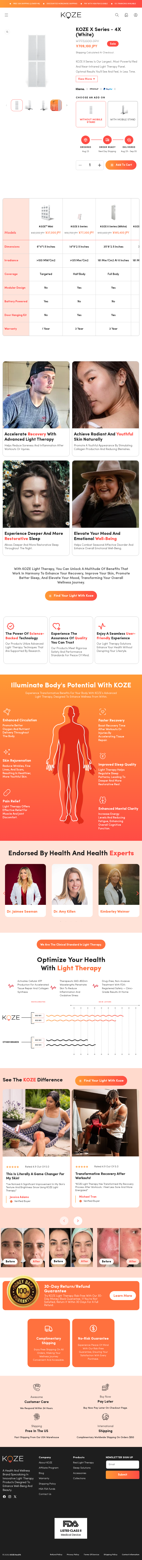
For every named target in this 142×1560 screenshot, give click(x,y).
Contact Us (45, 1494)
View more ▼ (86, 79)
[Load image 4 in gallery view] (56, 105)
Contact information (130, 1555)
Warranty (44, 1478)
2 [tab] (66, 921)
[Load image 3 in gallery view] (43, 105)
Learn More (122, 1296)
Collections (79, 1478)
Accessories (79, 1473)
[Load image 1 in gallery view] (17, 105)
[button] (6, 15)
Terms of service (91, 1555)
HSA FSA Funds (47, 1489)
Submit (122, 1474)
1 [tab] (60, 921)
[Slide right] (67, 105)
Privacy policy (73, 1555)
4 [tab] (76, 921)
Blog (41, 1473)
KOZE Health (15, 1555)
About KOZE (45, 1462)
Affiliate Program (49, 1468)
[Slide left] (6, 105)
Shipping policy (110, 1555)
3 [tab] (71, 921)
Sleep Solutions (82, 1468)
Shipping (81, 52)
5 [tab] (81, 921)
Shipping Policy (47, 1484)
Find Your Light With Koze (74, 596)
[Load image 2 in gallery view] (30, 105)
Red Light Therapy (83, 1462)
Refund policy (56, 1555)
